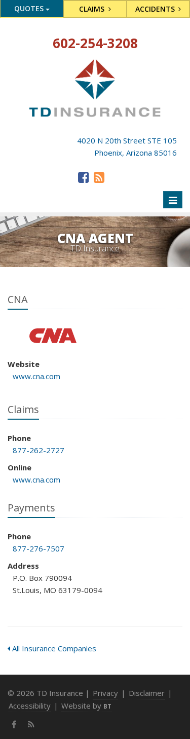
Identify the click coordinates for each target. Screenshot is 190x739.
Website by (86, 705)
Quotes (30, 8)
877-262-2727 (38, 450)
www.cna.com (36, 376)
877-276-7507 (38, 548)
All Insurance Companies (53, 648)
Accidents (156, 9)
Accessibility (30, 705)
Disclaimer (147, 693)
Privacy (105, 693)
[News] (99, 177)
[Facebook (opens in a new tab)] (83, 177)
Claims (92, 9)
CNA (53, 336)
